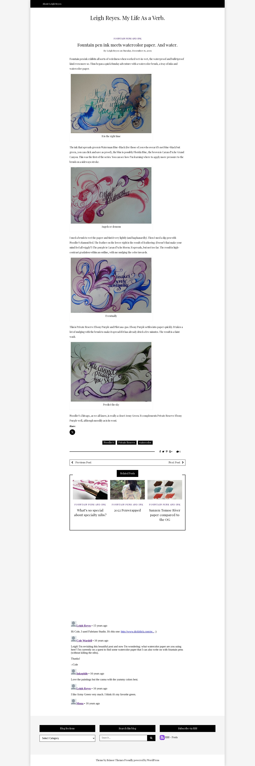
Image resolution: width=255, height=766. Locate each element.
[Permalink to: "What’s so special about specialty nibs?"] (90, 489)
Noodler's (109, 442)
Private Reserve (126, 442)
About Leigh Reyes (51, 3)
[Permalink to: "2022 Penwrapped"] (127, 489)
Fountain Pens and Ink (128, 38)
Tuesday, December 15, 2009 (137, 50)
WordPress (153, 760)
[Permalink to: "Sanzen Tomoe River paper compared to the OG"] (164, 489)
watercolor (145, 442)
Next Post (174, 462)
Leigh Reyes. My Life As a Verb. (127, 17)
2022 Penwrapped (127, 510)
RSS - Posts (171, 737)
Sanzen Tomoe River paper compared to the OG (164, 515)
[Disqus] (127, 573)
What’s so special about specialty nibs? (90, 512)
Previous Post (83, 462)
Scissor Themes (115, 760)
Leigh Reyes (113, 50)
